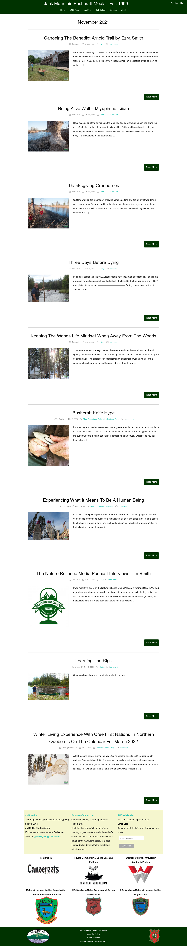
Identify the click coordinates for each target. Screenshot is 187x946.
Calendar (113, 10)
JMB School (101, 10)
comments (113, 44)
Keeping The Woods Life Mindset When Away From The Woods (93, 335)
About (123, 10)
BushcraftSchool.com (82, 815)
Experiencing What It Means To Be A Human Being (93, 499)
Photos (102, 667)
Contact (97, 937)
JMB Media (74, 10)
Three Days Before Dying (93, 262)
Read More (151, 96)
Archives (87, 10)
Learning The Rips (93, 660)
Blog (102, 44)
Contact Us (177, 3)
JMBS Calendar (126, 815)
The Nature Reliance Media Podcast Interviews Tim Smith (93, 573)
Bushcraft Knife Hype (93, 412)
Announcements (103, 747)
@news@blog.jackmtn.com (47, 836)
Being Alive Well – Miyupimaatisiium (93, 108)
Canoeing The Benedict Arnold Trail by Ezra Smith (93, 37)
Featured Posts (113, 419)
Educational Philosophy (97, 419)
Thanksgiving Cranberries (93, 185)
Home (62, 10)
